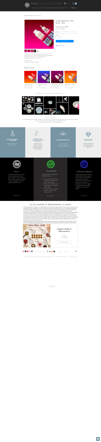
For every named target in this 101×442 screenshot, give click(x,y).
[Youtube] (27, 251)
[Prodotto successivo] (78, 77)
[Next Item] (76, 105)
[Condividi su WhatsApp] (61, 45)
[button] (75, 3)
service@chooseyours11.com (40, 251)
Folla (57, 30)
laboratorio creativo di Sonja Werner (36, 222)
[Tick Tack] (25, 251)
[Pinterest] (23, 251)
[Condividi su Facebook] (56, 45)
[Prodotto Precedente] (22, 77)
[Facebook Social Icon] (32, 251)
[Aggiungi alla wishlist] (75, 41)
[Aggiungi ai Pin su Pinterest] (58, 45)
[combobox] (66, 33)
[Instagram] (30, 251)
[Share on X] (63, 45)
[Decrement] (56, 37)
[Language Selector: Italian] (76, 251)
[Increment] (60, 37)
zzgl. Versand (62, 28)
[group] (50, 80)
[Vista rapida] (30, 77)
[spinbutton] (58, 37)
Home (25, 15)
